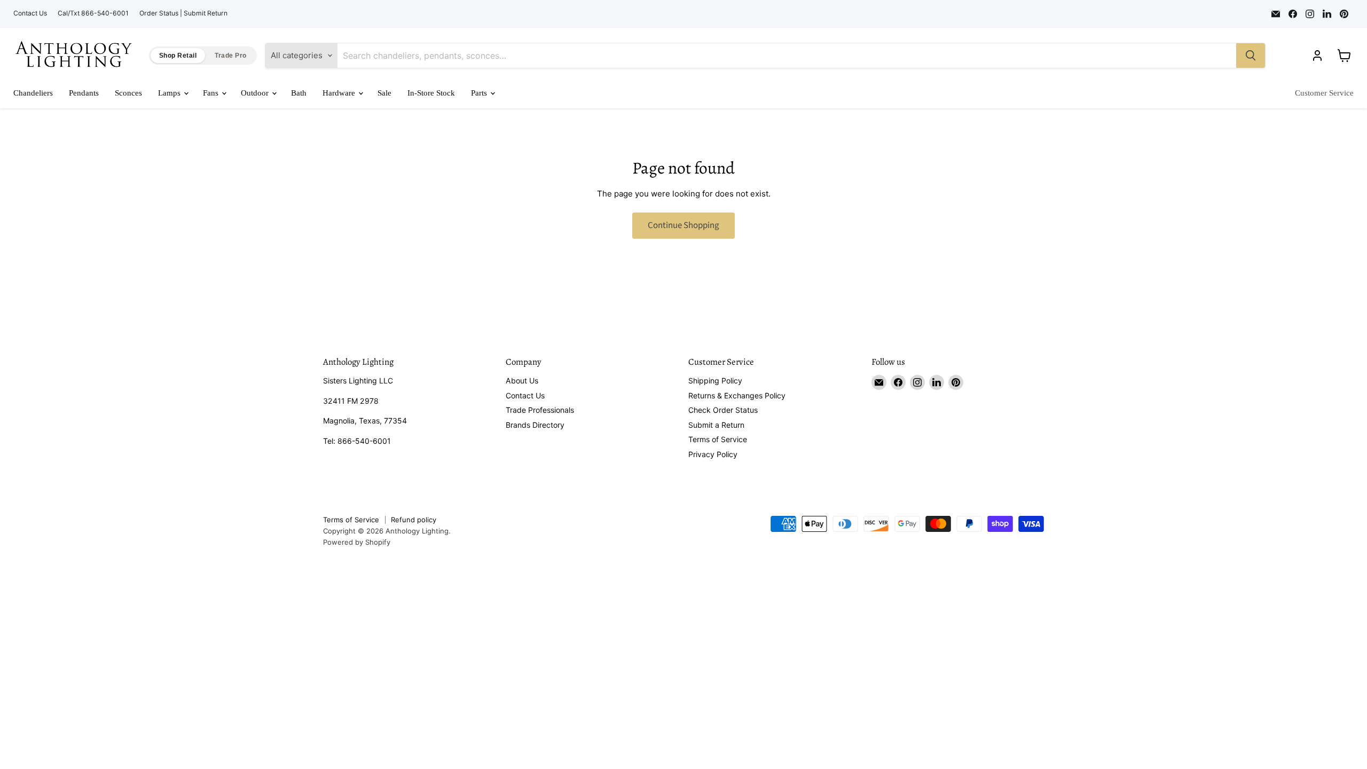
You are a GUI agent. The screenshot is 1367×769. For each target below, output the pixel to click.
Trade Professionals (540, 409)
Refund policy (413, 519)
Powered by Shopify (356, 542)
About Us (522, 380)
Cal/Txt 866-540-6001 (93, 13)
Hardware (340, 93)
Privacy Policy (712, 454)
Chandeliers (33, 93)
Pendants (84, 93)
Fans (212, 93)
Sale (384, 93)
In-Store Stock (431, 93)
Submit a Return (716, 424)
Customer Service (1324, 93)
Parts (480, 93)
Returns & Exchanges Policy (736, 395)
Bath (299, 93)
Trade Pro (230, 55)
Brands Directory (535, 424)
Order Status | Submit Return (183, 13)
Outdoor (256, 93)
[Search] (1250, 55)
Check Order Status (723, 409)
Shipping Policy (715, 380)
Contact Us (30, 13)
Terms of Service (717, 439)
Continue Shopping (683, 225)
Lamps (170, 93)
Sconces (128, 93)
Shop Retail (178, 55)
